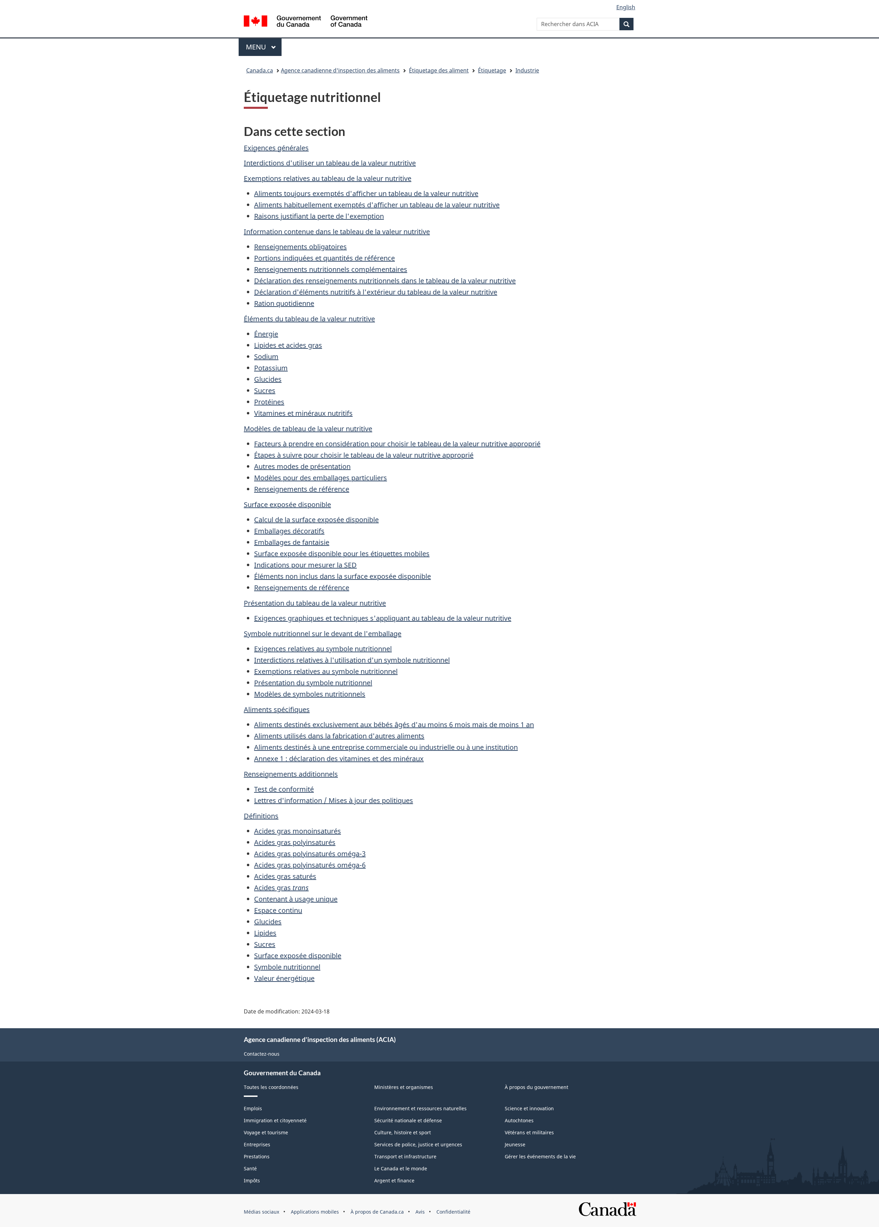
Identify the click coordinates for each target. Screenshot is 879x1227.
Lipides (265, 933)
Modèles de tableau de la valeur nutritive (308, 428)
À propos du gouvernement (536, 1087)
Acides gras (281, 887)
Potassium (271, 367)
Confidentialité (453, 1211)
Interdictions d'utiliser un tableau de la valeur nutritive (330, 163)
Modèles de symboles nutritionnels (309, 694)
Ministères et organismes (403, 1087)
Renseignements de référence (301, 489)
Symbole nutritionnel (287, 967)
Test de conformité (284, 789)
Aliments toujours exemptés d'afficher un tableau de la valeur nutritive (366, 193)
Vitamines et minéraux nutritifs (303, 413)
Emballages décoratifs (289, 531)
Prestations (257, 1156)
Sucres (264, 390)
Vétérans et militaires (529, 1132)
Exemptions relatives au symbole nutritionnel (326, 671)
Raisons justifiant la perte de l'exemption (319, 216)
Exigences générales (276, 147)
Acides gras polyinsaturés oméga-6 (310, 865)
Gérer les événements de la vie (540, 1156)
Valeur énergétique (284, 978)
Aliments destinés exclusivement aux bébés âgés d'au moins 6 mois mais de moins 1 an (394, 724)
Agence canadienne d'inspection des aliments (340, 70)
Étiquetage (492, 70)
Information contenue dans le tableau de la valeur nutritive (337, 231)
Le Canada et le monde (400, 1168)
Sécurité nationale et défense (408, 1120)
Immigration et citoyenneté (275, 1120)
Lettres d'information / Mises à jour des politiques (333, 800)
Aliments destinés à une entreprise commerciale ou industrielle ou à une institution (386, 747)
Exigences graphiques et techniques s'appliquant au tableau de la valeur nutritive (382, 618)
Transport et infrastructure (405, 1156)
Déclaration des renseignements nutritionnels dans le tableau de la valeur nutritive (385, 280)
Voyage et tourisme (266, 1132)
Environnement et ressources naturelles (420, 1108)
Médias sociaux (261, 1211)
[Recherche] (626, 24)
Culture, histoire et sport (402, 1132)
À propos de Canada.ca (377, 1211)
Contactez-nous (261, 1054)
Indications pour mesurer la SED (305, 565)
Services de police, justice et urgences (418, 1144)
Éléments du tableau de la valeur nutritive (309, 318)
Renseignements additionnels (291, 774)
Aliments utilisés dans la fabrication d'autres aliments (339, 736)
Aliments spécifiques (277, 709)
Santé (250, 1168)
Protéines (269, 401)
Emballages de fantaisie (291, 542)
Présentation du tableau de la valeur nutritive (315, 603)
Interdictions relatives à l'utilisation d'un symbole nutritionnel (352, 660)
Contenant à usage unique (296, 899)
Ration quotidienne (284, 303)
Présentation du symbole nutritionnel (313, 682)
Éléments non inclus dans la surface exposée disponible (342, 576)
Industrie (527, 70)
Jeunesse (515, 1144)
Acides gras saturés (285, 876)
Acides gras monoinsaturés (297, 831)
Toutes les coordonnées (271, 1087)
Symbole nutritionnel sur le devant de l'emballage (322, 633)
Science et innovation (529, 1108)
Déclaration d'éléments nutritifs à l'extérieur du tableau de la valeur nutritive (375, 292)
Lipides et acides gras (288, 345)
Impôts (252, 1180)
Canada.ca (259, 70)
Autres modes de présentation (302, 466)
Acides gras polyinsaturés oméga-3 (310, 853)
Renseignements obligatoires (300, 246)
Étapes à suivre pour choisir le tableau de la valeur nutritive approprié (363, 455)
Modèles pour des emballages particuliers (320, 477)
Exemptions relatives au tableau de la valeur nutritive (327, 178)
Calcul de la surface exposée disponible (316, 519)
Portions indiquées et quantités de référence (324, 258)
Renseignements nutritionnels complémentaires (330, 269)
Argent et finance (394, 1180)
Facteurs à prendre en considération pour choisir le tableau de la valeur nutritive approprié (397, 443)
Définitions (261, 816)
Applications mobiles (315, 1211)
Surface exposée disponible (287, 504)
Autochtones (519, 1120)
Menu (264, 46)
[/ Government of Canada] (305, 22)
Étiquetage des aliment (439, 70)
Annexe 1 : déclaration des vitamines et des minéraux (339, 758)
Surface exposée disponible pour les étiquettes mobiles (342, 553)
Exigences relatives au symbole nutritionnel (323, 648)
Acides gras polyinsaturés (294, 842)
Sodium (266, 356)
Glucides (268, 379)
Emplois (253, 1108)
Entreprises (257, 1144)
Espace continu (278, 910)
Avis (420, 1211)
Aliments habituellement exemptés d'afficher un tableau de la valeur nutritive (377, 204)
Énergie (266, 334)
